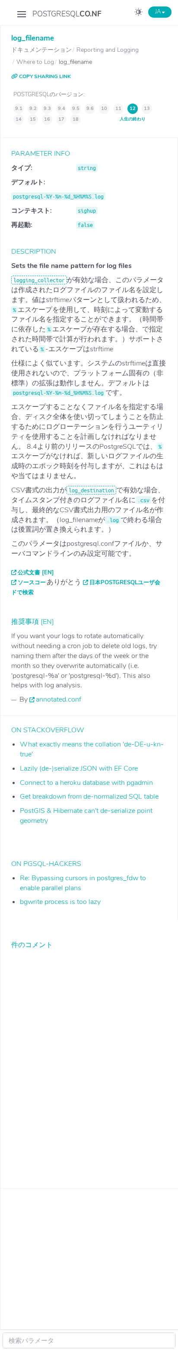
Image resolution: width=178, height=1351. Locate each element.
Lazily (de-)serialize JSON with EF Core (79, 768)
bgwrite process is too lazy (60, 902)
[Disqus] (89, 1062)
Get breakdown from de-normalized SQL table (89, 796)
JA (158, 12)
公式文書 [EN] (36, 572)
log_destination (91, 490)
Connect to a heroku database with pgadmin (86, 782)
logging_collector (39, 280)
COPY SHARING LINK (44, 76)
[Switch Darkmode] (138, 13)
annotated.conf (58, 699)
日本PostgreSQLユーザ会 (124, 582)
